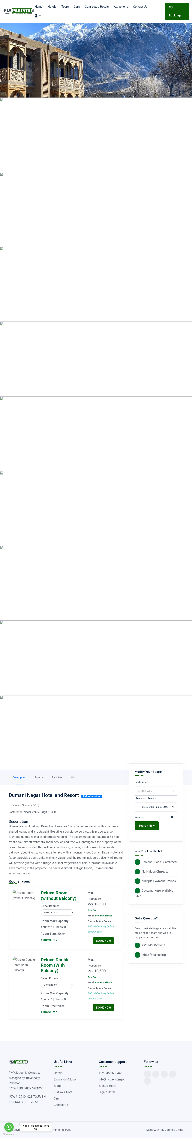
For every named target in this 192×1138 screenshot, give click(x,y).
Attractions (121, 6)
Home (39, 6)
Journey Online (174, 1129)
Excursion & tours (65, 1079)
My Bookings (175, 11)
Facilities (57, 777)
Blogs (58, 1086)
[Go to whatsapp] (9, 1127)
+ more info (49, 939)
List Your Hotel (63, 1092)
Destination (141, 782)
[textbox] (156, 790)
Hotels (52, 6)
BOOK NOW (103, 940)
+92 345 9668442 (153, 945)
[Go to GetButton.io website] (9, 1134)
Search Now (147, 825)
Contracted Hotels (97, 6)
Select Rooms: (50, 905)
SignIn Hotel (107, 1092)
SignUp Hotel (107, 1086)
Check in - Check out (146, 798)
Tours (65, 6)
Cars (77, 6)
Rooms (39, 777)
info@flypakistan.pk (154, 955)
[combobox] (156, 791)
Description (19, 777)
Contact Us (140, 6)
